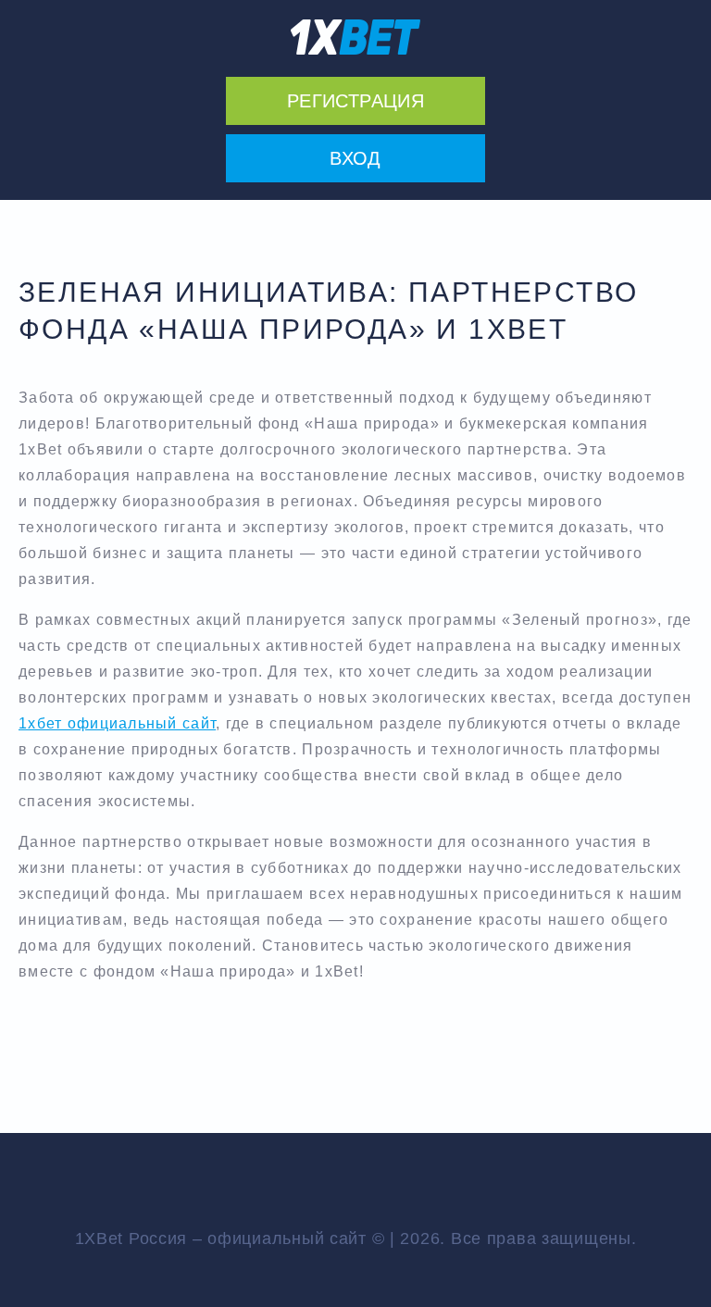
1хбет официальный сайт (117, 723)
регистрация (355, 101)
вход (355, 158)
